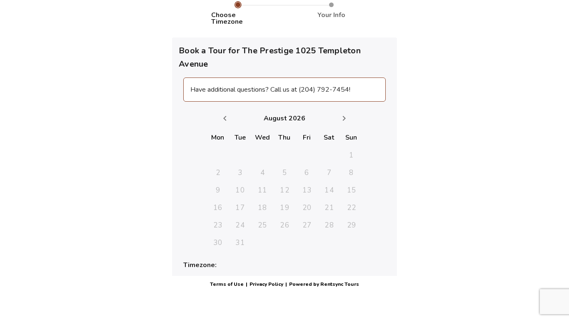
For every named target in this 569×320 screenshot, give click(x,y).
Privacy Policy (266, 284)
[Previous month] (224, 118)
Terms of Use (227, 284)
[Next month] (344, 118)
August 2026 (284, 118)
